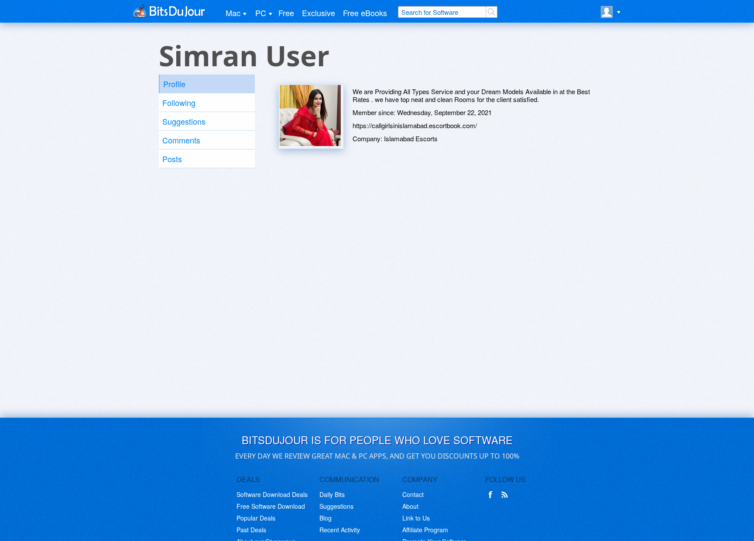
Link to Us (416, 518)
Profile (174, 83)
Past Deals (251, 529)
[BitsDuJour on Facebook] (492, 494)
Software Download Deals (272, 494)
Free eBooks (365, 12)
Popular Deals (255, 518)
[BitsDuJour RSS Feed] (506, 494)
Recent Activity (339, 529)
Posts (172, 158)
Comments (181, 140)
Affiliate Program (425, 529)
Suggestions (184, 121)
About (410, 506)
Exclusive (318, 12)
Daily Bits (332, 494)
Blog (325, 518)
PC (260, 12)
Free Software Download (270, 506)
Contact (413, 494)
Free (286, 12)
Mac (233, 12)
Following (178, 102)
